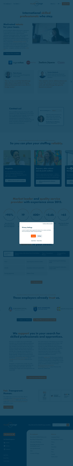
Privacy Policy (39, 240)
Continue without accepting (48, 223)
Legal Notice (33, 240)
